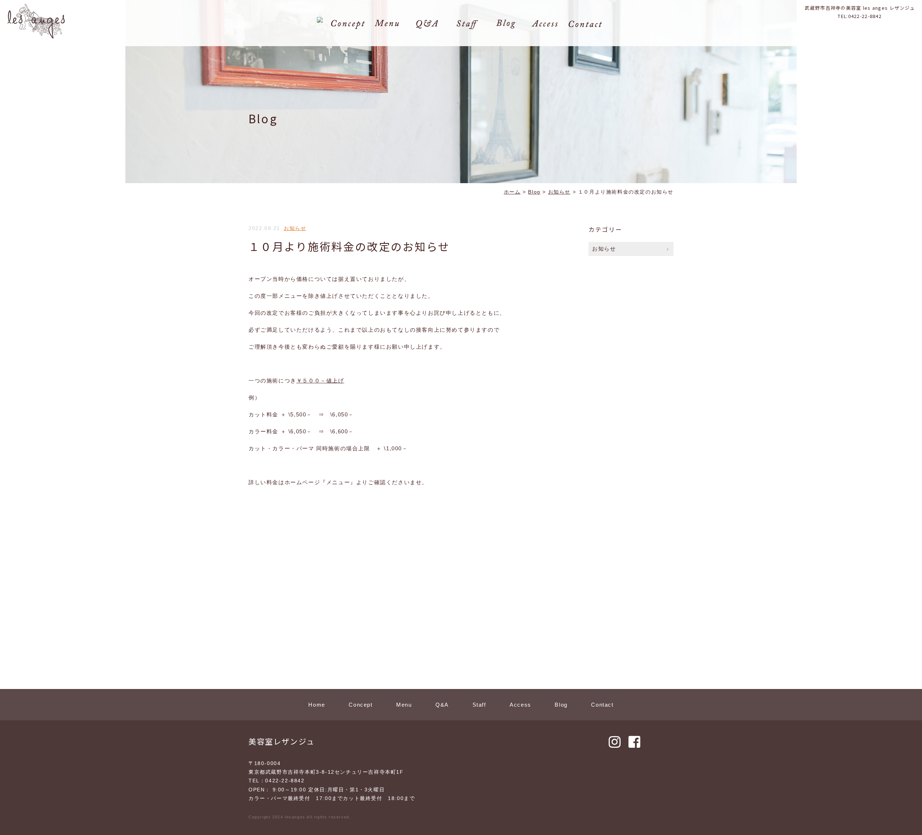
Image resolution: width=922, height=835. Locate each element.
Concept (360, 705)
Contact (602, 705)
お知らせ (295, 228)
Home (316, 705)
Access (520, 705)
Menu (404, 705)
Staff (479, 705)
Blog (561, 705)
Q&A (442, 705)
